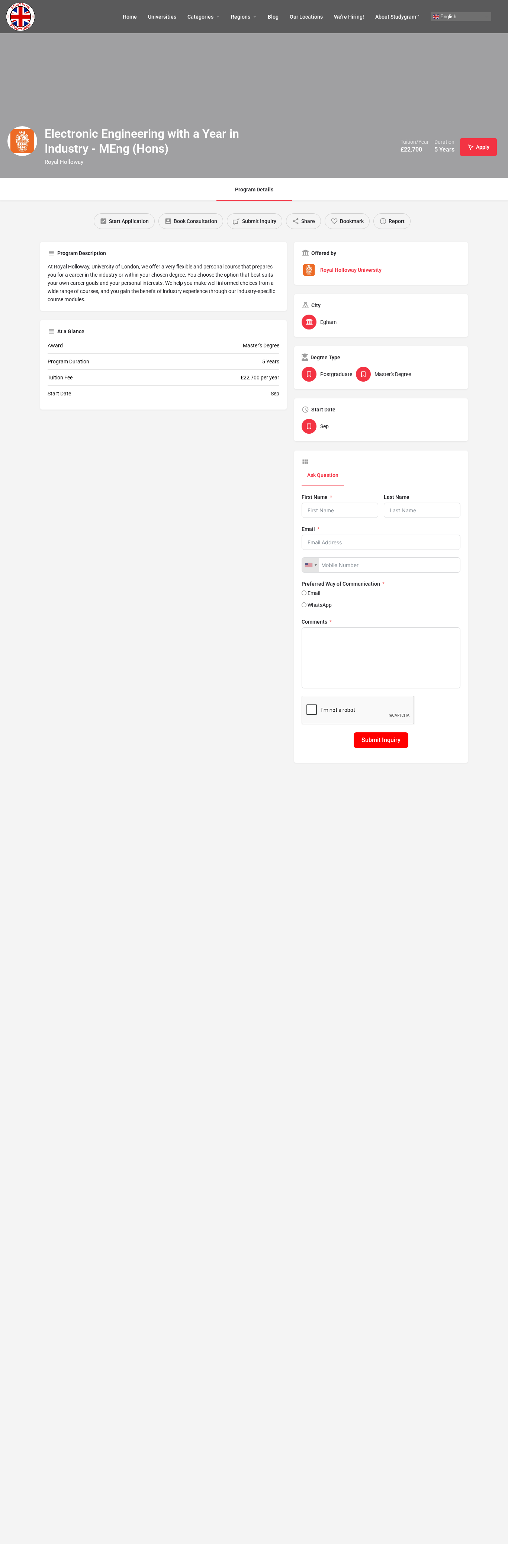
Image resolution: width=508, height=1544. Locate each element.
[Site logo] (21, 16)
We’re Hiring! (349, 17)
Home (130, 17)
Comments (314, 622)
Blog (273, 17)
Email (308, 529)
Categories (200, 17)
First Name (315, 497)
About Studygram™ (397, 17)
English (447, 16)
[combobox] (310, 565)
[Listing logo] (22, 141)
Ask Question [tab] (322, 475)
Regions (240, 17)
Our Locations (306, 17)
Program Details (254, 189)
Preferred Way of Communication (341, 584)
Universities (162, 17)
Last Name (396, 497)
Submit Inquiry (381, 740)
